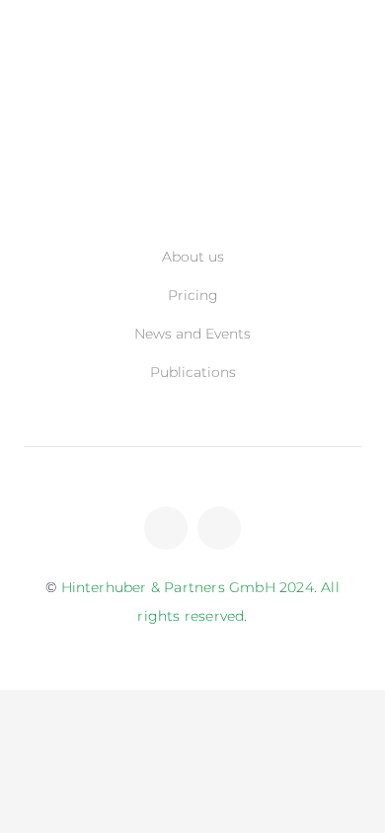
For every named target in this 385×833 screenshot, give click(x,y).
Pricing (193, 295)
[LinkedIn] (166, 528)
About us (193, 256)
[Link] (193, 180)
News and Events (192, 333)
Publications (193, 372)
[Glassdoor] (219, 528)
